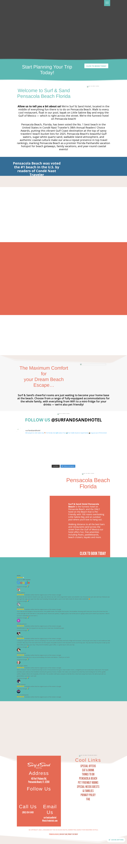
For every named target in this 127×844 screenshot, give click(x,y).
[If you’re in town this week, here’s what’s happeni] (51, 457)
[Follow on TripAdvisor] (45, 794)
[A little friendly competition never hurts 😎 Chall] (28, 457)
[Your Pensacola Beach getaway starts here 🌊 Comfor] (75, 457)
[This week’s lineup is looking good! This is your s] (51, 443)
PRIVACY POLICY (88, 795)
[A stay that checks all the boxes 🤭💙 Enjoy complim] (75, 443)
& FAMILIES (88, 791)
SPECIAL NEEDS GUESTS (88, 786)
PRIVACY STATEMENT (73, 834)
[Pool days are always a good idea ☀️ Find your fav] (28, 443)
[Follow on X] (38, 794)
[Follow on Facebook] (35, 794)
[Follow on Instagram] (32, 794)
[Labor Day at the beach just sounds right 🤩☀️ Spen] (99, 443)
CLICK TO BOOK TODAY (96, 66)
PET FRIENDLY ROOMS (88, 782)
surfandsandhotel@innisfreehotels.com (50, 819)
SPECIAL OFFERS (88, 766)
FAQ (88, 799)
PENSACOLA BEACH (88, 778)
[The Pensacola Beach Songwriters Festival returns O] (99, 457)
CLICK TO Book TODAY (93, 553)
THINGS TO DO (88, 774)
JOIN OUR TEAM (63, 834)
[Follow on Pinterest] (42, 794)
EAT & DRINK (88, 770)
